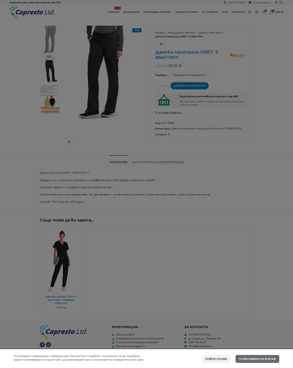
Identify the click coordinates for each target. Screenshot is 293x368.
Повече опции (216, 359)
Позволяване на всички (257, 359)
